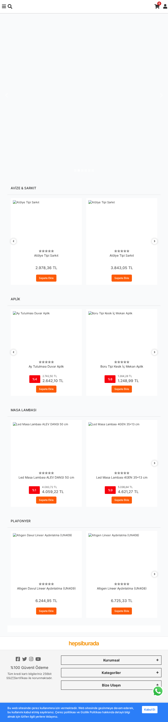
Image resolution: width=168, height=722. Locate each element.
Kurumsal (111, 660)
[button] (6, 95)
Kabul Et (149, 709)
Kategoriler (111, 672)
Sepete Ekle (46, 278)
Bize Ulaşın (111, 685)
